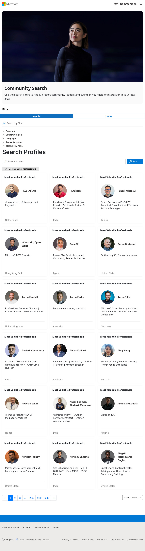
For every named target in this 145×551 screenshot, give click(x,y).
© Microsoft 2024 (135, 539)
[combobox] (132, 497)
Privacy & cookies (70, 539)
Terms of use (87, 539)
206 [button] (39, 498)
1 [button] (10, 498)
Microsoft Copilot (41, 527)
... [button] (25, 498)
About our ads (117, 539)
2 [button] (15, 498)
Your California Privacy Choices (34, 539)
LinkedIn (26, 527)
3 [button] (20, 498)
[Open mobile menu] (141, 4)
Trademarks (101, 539)
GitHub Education (10, 527)
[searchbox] (75, 123)
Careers (55, 527)
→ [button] (54, 498)
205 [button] (31, 498)
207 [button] (47, 498)
